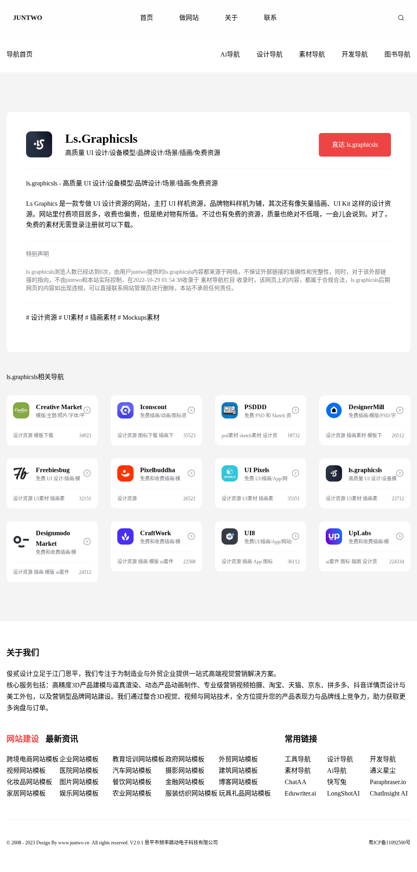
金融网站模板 (184, 781)
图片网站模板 (79, 781)
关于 (231, 17)
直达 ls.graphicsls (355, 144)
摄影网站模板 (184, 770)
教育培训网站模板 (138, 759)
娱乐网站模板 (79, 793)
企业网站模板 (79, 759)
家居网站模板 (26, 793)
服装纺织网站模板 (191, 793)
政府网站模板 (184, 759)
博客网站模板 (238, 781)
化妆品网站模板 (29, 781)
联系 (270, 17)
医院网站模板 (79, 770)
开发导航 (355, 54)
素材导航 (312, 54)
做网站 (189, 17)
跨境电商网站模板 (33, 759)
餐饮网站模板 (131, 781)
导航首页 (20, 54)
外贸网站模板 (238, 759)
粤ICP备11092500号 (389, 843)
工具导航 (298, 759)
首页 (146, 17)
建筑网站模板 (238, 770)
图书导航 (397, 54)
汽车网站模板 (131, 770)
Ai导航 (230, 54)
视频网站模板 (26, 770)
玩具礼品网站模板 (245, 793)
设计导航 (270, 54)
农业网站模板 (131, 793)
